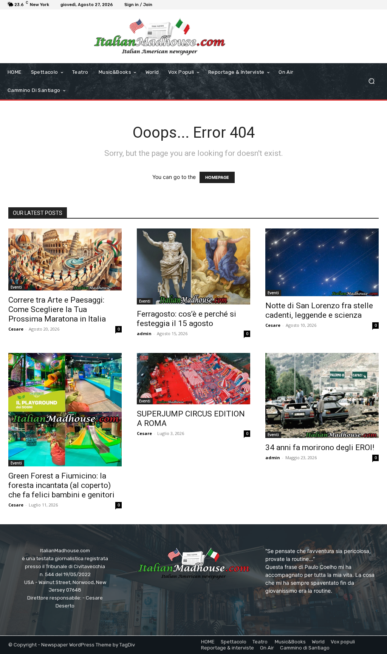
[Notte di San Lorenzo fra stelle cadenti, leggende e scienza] (322, 262)
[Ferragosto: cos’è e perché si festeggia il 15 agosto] (193, 266)
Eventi (16, 287)
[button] (371, 81)
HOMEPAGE (217, 177)
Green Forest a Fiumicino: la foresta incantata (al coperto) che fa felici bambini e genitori (61, 485)
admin (144, 333)
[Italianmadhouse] (159, 36)
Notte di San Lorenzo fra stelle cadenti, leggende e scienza (319, 310)
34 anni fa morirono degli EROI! (319, 447)
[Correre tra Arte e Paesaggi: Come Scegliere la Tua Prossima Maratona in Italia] (65, 259)
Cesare (15, 329)
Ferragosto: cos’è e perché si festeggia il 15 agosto (186, 318)
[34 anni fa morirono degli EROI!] (322, 395)
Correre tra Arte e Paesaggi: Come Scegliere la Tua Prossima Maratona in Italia (57, 309)
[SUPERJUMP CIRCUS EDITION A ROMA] (193, 378)
